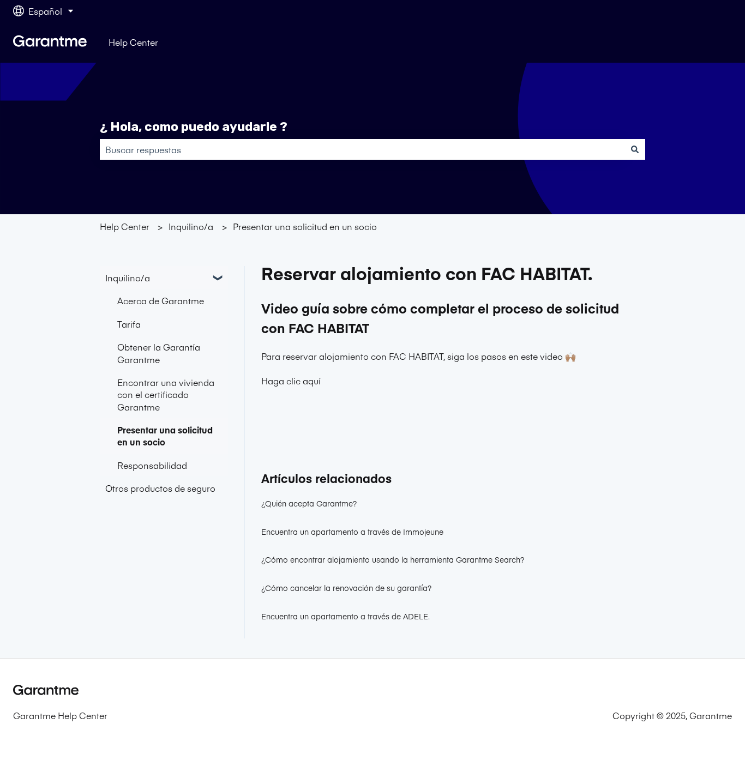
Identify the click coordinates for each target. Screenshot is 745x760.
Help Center (133, 42)
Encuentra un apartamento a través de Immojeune (352, 531)
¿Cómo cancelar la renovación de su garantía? (346, 587)
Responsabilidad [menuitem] (152, 465)
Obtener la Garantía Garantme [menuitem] (158, 353)
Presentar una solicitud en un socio (305, 226)
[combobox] (362, 149)
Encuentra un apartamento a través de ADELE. (345, 616)
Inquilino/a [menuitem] (127, 278)
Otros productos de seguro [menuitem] (160, 488)
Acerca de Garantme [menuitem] (160, 300)
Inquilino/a (191, 226)
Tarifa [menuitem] (129, 324)
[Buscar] (634, 149)
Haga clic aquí (291, 381)
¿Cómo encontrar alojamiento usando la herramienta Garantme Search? (392, 559)
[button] (219, 278)
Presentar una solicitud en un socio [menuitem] (165, 436)
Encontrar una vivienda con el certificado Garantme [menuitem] (165, 394)
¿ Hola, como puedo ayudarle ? (193, 126)
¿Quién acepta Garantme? (309, 503)
